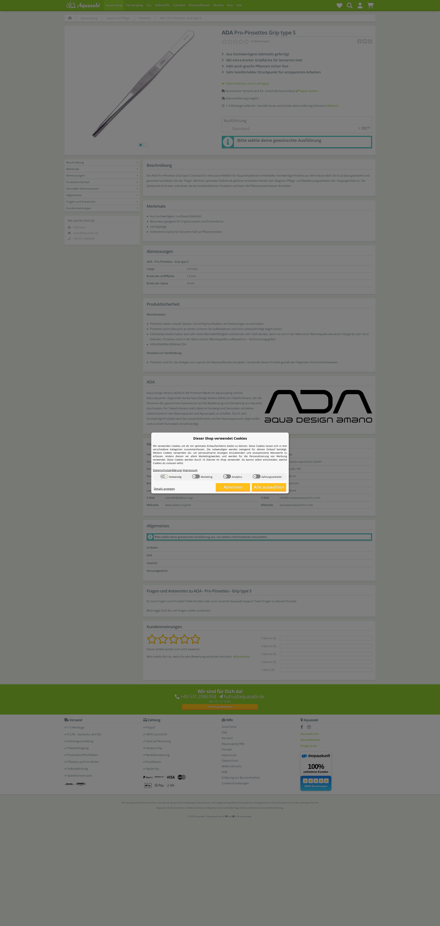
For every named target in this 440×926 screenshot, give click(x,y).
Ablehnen (233, 487)
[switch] (164, 476)
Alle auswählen (269, 487)
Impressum (190, 470)
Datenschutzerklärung (167, 470)
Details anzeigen (164, 489)
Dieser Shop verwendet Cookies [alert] (220, 438)
